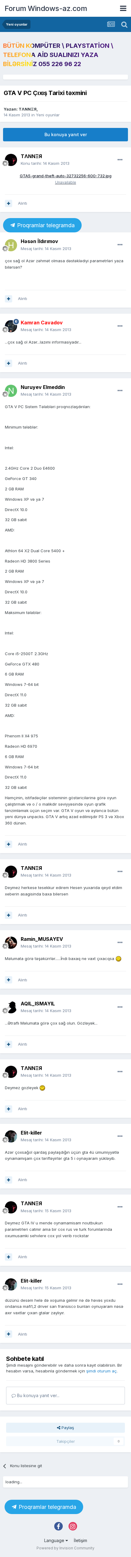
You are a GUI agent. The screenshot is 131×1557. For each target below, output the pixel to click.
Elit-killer (31, 1133)
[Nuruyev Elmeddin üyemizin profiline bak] (11, 391)
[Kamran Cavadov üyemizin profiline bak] (11, 326)
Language (55, 1540)
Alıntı (22, 203)
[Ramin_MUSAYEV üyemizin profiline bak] (11, 943)
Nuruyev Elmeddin (43, 387)
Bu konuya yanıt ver (65, 134)
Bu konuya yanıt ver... (37, 1395)
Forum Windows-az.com (46, 8)
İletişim (80, 1540)
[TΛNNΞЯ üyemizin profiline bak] (11, 160)
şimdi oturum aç (101, 1370)
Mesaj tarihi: (46, 248)
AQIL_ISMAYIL (38, 1004)
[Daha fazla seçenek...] (120, 160)
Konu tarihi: (45, 163)
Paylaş (67, 1427)
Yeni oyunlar (48, 114)
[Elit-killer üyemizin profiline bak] (11, 1136)
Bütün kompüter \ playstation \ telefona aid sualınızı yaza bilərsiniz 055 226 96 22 (58, 55)
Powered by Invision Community (65, 1548)
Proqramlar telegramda (45, 225)
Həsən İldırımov (39, 241)
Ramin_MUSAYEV (42, 939)
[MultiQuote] (8, 203)
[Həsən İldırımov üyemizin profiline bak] (11, 245)
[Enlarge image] (118, 958)
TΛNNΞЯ (28, 109)
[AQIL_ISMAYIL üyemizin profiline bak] (11, 1007)
